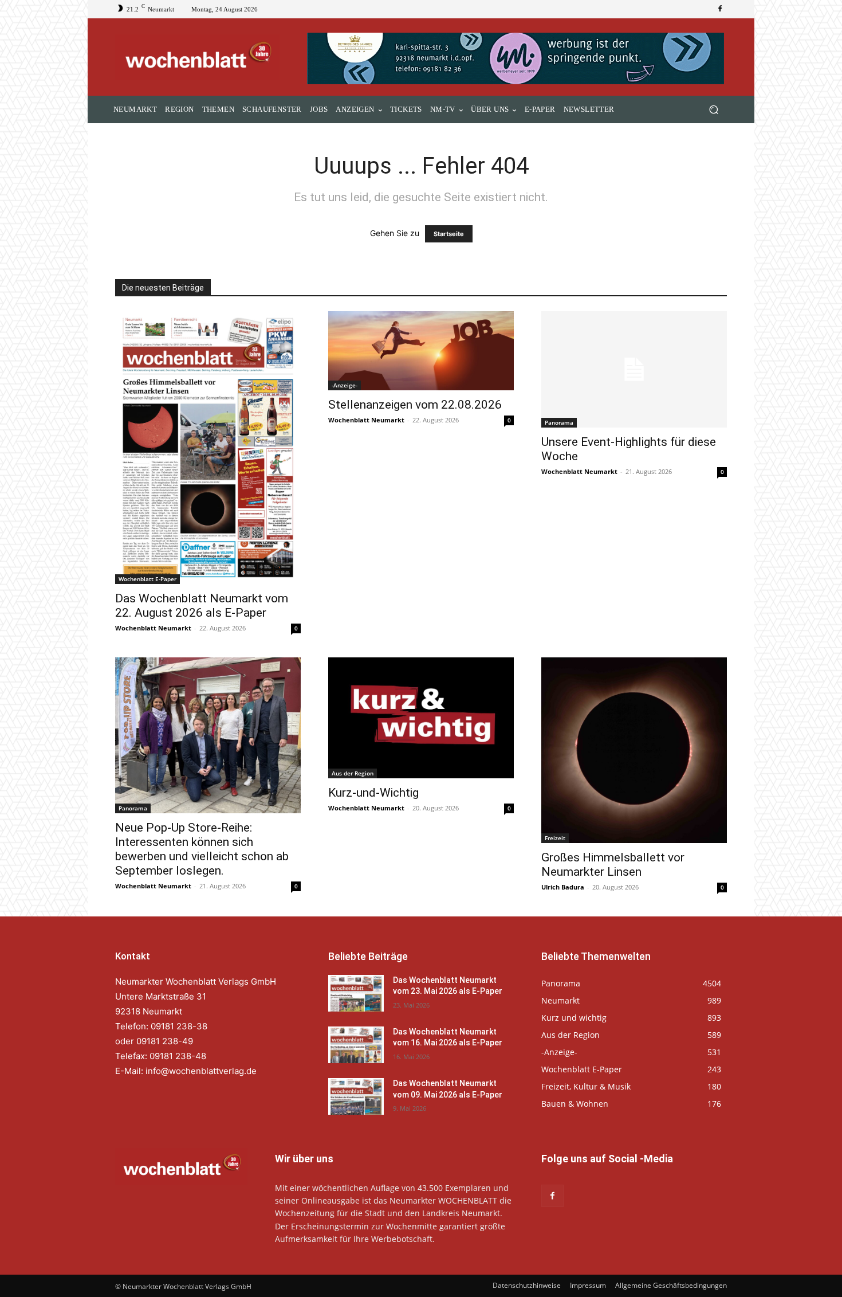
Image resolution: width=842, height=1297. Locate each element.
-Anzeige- (344, 385)
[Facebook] (720, 9)
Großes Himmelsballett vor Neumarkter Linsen (612, 865)
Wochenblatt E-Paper (147, 579)
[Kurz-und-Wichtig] (421, 717)
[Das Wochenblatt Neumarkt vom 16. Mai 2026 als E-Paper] (356, 1044)
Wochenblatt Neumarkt (153, 628)
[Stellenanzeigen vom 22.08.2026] (421, 350)
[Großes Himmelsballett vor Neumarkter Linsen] (634, 750)
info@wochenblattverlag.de (201, 1070)
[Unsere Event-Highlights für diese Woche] (634, 369)
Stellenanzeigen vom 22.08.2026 (415, 405)
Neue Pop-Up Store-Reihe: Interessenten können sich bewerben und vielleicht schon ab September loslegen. (202, 849)
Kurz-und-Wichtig (373, 793)
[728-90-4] (517, 58)
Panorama (559, 422)
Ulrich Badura (562, 887)
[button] (713, 109)
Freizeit (555, 838)
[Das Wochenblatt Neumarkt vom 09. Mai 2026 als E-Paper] (356, 1096)
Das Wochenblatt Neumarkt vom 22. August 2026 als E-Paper (201, 605)
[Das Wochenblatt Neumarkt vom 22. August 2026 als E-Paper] (208, 447)
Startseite (449, 234)
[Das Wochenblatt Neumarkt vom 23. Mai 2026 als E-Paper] (356, 993)
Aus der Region (352, 773)
